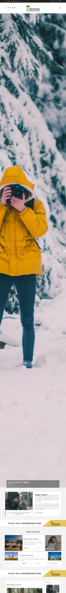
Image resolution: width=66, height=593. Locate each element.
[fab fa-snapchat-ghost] (13, 7)
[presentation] (1, 251)
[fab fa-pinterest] (15, 7)
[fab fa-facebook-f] (6, 7)
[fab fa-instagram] (10, 7)
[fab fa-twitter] (8, 7)
